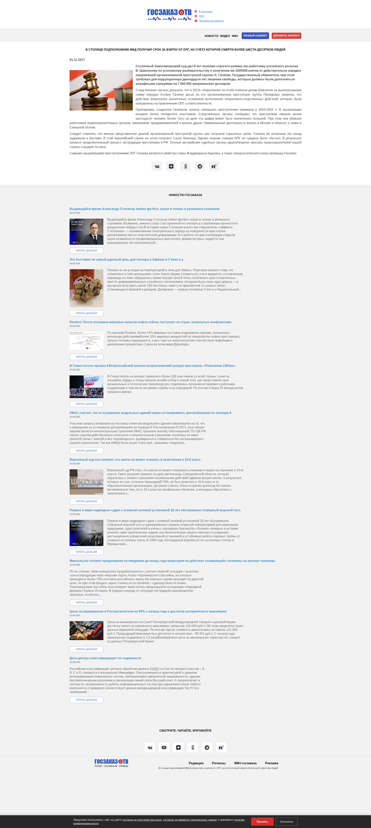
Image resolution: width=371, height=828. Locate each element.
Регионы (219, 763)
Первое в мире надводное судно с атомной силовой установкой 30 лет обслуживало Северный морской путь (155, 510)
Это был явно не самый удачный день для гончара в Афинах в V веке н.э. (127, 259)
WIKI (235, 35)
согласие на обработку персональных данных (190, 819)
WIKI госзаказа (245, 763)
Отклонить (286, 821)
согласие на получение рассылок (142, 819)
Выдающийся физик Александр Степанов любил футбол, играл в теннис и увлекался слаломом (145, 209)
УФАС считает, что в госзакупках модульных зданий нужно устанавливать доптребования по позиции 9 (150, 412)
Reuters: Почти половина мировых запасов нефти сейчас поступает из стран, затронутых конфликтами (150, 322)
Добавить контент (286, 35)
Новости (211, 35)
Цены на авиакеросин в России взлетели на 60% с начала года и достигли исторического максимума (148, 611)
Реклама (271, 763)
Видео (225, 35)
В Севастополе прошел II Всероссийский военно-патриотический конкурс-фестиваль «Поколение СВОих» (152, 365)
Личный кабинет (255, 35)
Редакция (196, 763)
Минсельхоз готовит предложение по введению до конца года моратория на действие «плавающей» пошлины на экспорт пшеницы (172, 560)
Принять (262, 821)
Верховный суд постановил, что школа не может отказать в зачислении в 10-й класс (135, 459)
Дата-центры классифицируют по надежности (105, 658)
